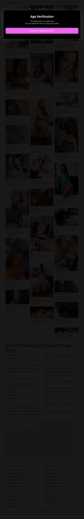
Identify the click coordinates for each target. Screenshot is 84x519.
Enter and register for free (42, 31)
